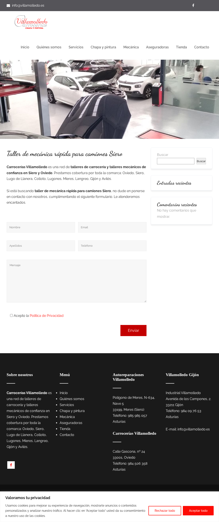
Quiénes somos (49, 47)
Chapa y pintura (103, 47)
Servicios (76, 47)
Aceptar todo (198, 510)
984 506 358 (137, 463)
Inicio (25, 47)
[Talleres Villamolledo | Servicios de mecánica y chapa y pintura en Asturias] (31, 22)
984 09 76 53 (191, 411)
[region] (109, 506)
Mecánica (131, 47)
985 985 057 (137, 416)
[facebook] (11, 465)
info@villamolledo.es (28, 5)
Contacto (201, 47)
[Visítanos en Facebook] (193, 5)
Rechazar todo (165, 510)
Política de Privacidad (47, 316)
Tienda (181, 47)
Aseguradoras (157, 47)
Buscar (162, 155)
